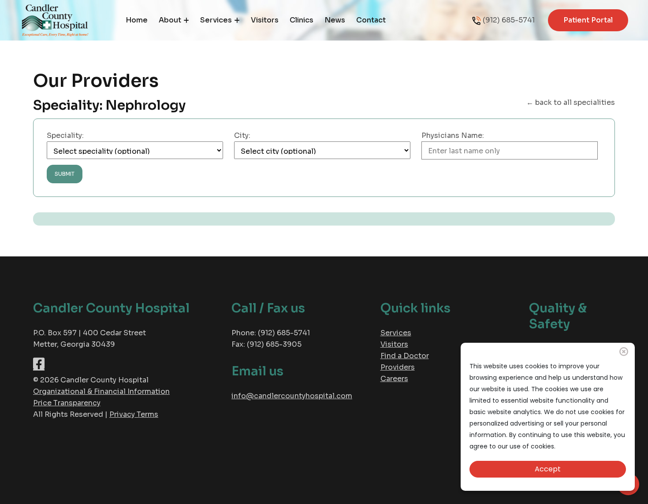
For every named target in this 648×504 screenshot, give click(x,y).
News (334, 20)
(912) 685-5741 (509, 20)
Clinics (301, 20)
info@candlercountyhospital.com (291, 395)
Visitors (265, 20)
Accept (548, 469)
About (170, 20)
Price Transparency (67, 403)
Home (137, 20)
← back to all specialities (570, 102)
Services (216, 20)
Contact (371, 20)
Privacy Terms (133, 414)
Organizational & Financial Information (101, 391)
